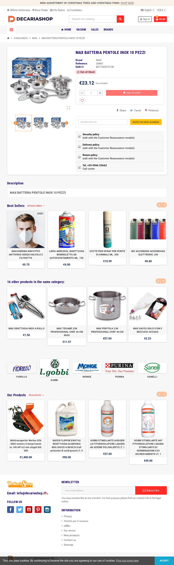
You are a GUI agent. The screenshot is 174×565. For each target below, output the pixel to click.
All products (36, 395)
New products (72, 535)
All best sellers (36, 205)
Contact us (70, 540)
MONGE (87, 376)
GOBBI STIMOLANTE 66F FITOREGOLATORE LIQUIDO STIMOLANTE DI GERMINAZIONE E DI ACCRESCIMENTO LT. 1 (148, 447)
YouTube (28, 509)
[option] (25, 241)
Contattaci (75, 10)
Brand (79, 60)
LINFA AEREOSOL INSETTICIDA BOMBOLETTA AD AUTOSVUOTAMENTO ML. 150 (66, 254)
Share (123, 110)
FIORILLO (21, 376)
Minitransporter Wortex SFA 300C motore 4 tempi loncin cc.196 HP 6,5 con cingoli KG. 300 (26, 445)
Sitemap (68, 544)
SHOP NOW (127, 3)
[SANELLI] (152, 367)
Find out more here (127, 560)
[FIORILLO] (21, 367)
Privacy (68, 516)
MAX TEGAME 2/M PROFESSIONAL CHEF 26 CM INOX (67, 332)
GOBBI (54, 380)
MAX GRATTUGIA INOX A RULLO (26, 328)
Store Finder (40, 10)
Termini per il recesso (76, 521)
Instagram (47, 509)
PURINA (119, 376)
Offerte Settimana (18, 10)
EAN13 (80, 66)
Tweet (137, 110)
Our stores (70, 530)
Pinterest (153, 110)
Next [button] (164, 204)
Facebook (10, 509)
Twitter (19, 509)
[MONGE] (87, 367)
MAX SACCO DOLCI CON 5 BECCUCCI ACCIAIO (147, 330)
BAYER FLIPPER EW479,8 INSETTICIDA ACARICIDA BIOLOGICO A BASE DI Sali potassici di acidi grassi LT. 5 (66, 445)
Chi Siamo (59, 10)
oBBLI (67, 525)
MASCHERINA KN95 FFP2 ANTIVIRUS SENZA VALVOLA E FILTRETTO (26, 254)
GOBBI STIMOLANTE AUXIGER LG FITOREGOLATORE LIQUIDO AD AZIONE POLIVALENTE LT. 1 (107, 444)
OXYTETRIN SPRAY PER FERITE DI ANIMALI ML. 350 (107, 253)
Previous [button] (159, 204)
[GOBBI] (54, 367)
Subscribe (152, 490)
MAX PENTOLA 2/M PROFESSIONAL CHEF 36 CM (107, 330)
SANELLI (152, 376)
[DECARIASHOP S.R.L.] (31, 18)
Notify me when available (146, 122)
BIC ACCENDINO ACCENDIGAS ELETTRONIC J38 (148, 253)
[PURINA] (119, 367)
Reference (81, 63)
